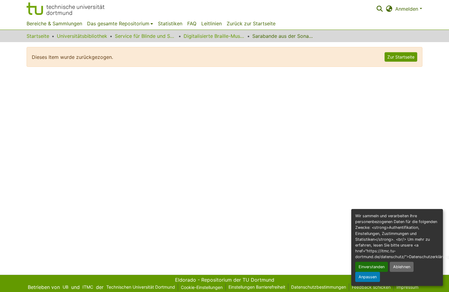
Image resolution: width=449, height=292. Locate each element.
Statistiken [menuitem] (170, 23)
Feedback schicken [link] (371, 287)
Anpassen (368, 277)
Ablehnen (401, 267)
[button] (65, 8)
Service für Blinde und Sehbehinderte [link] (145, 36)
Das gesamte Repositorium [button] (118, 23)
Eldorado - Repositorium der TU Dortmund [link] (224, 280)
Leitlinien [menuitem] (211, 23)
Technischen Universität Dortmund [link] (140, 287)
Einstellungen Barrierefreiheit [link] (256, 287)
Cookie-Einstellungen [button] (202, 287)
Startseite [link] (38, 36)
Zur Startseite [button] (400, 56)
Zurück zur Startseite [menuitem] (251, 23)
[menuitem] (120, 23)
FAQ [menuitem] (191, 23)
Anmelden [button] (407, 9)
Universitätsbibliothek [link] (82, 36)
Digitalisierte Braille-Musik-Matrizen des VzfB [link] (214, 36)
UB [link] (65, 287)
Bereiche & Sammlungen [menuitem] (54, 23)
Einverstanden (372, 267)
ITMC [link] (87, 287)
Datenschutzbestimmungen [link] (318, 287)
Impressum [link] (407, 287)
